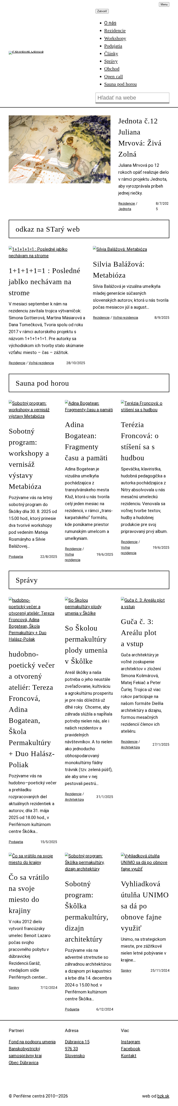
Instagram (130, 1041)
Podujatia (16, 557)
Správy (27, 580)
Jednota (124, 209)
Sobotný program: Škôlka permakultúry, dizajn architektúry (87, 911)
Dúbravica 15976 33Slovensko (77, 1048)
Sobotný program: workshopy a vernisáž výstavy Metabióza (29, 458)
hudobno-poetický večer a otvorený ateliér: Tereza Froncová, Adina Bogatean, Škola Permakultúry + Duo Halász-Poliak (32, 709)
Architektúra (74, 800)
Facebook (130, 1048)
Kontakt (128, 1055)
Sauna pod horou (42, 383)
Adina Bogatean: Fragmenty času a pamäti (86, 441)
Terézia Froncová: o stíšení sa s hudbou (140, 441)
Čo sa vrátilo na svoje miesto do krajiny (29, 893)
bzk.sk (163, 1096)
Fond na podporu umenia (32, 1041)
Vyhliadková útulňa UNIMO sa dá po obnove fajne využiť (145, 906)
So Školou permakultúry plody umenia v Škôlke (86, 644)
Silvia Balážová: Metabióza (119, 269)
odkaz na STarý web (48, 229)
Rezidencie (126, 204)
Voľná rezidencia (41, 363)
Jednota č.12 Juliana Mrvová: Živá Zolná (140, 137)
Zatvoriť (102, 11)
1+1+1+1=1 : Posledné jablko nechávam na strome (44, 282)
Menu (164, 4)
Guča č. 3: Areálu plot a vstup (139, 633)
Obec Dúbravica (23, 1062)
